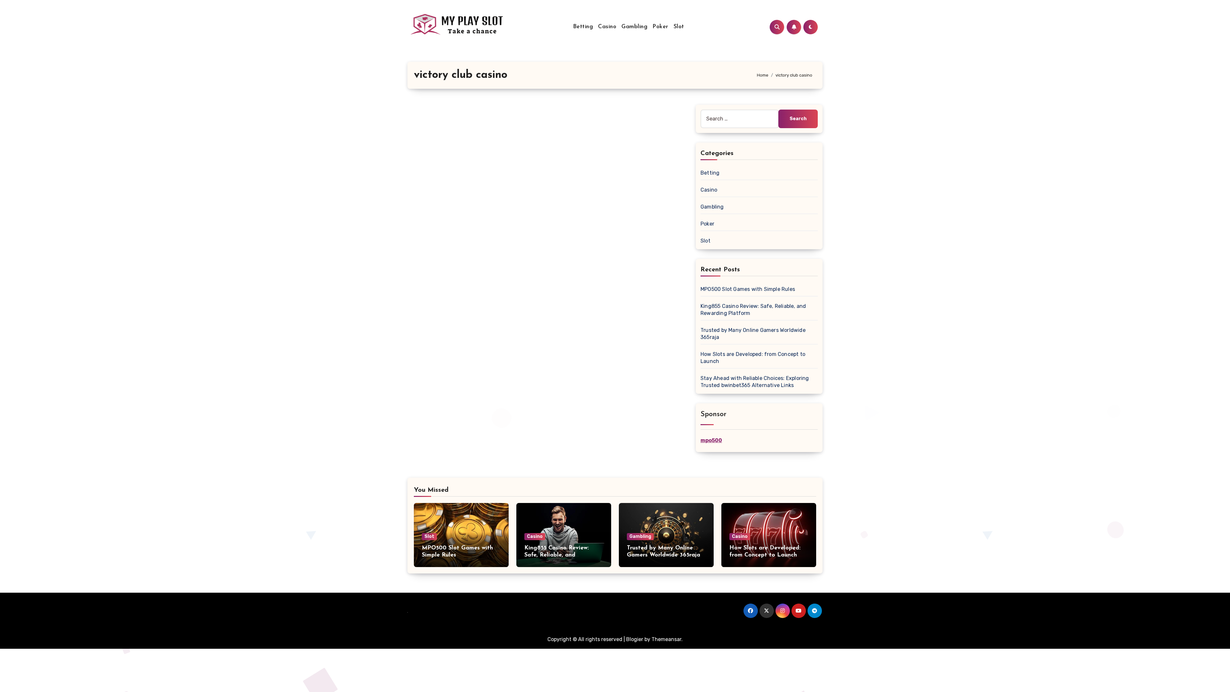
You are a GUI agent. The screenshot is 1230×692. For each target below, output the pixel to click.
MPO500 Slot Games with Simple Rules (748, 289)
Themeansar (666, 639)
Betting (583, 27)
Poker (660, 27)
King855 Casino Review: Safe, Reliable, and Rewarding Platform (556, 555)
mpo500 (711, 440)
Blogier (634, 639)
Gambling (634, 27)
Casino (607, 27)
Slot (679, 27)
